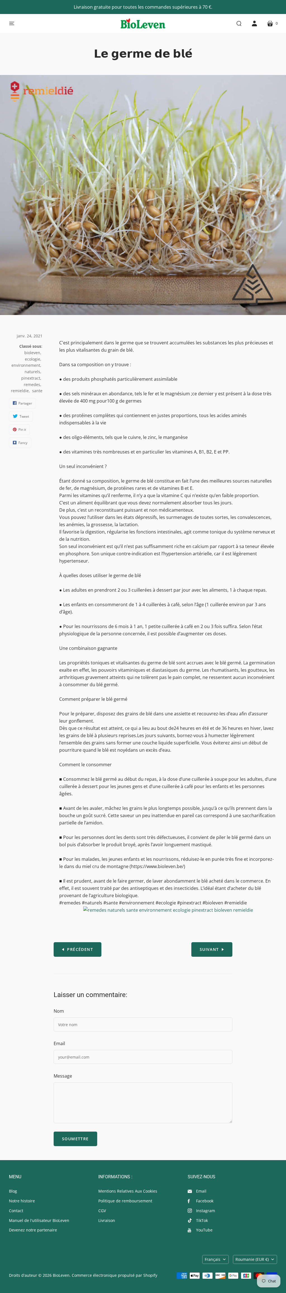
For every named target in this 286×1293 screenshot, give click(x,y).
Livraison (106, 1220)
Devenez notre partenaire (33, 1230)
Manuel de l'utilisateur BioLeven (39, 1220)
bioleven (32, 352)
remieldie (20, 390)
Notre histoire (22, 1200)
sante (37, 390)
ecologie (32, 359)
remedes (32, 384)
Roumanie (252, 1259)
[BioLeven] (143, 23)
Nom (59, 1011)
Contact (16, 1210)
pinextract (30, 378)
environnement (25, 365)
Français (212, 1259)
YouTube (204, 1230)
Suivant (209, 949)
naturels (32, 371)
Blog (13, 1191)
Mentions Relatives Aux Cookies (127, 1191)
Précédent (80, 949)
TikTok (202, 1220)
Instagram (205, 1210)
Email (59, 1043)
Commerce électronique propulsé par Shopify (114, 1275)
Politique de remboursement (125, 1200)
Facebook (204, 1200)
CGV (102, 1210)
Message (63, 1076)
